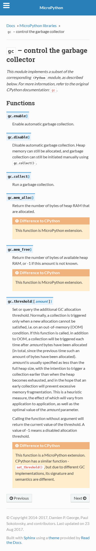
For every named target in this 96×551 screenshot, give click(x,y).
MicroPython (51, 7)
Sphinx (29, 537)
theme (53, 537)
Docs (10, 25)
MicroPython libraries (38, 25)
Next (78, 498)
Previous (21, 498)
